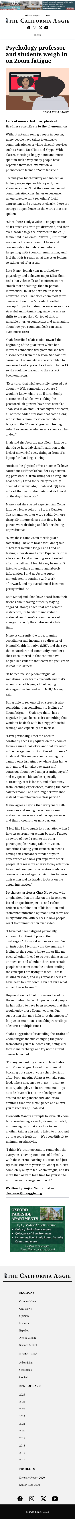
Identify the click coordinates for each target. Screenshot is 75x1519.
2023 (22, 1409)
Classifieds (25, 1370)
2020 (22, 1431)
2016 (22, 1460)
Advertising (26, 1362)
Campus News (27, 1301)
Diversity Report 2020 (32, 1477)
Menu (37, 35)
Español (24, 1330)
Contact (23, 1377)
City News (25, 1308)
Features (24, 1323)
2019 (22, 1438)
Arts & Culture (27, 1337)
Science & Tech (28, 1345)
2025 (22, 1394)
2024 (22, 1402)
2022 (22, 1416)
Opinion (24, 1316)
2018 (22, 1445)
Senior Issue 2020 (29, 1485)
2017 (22, 1453)
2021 (22, 1423)
